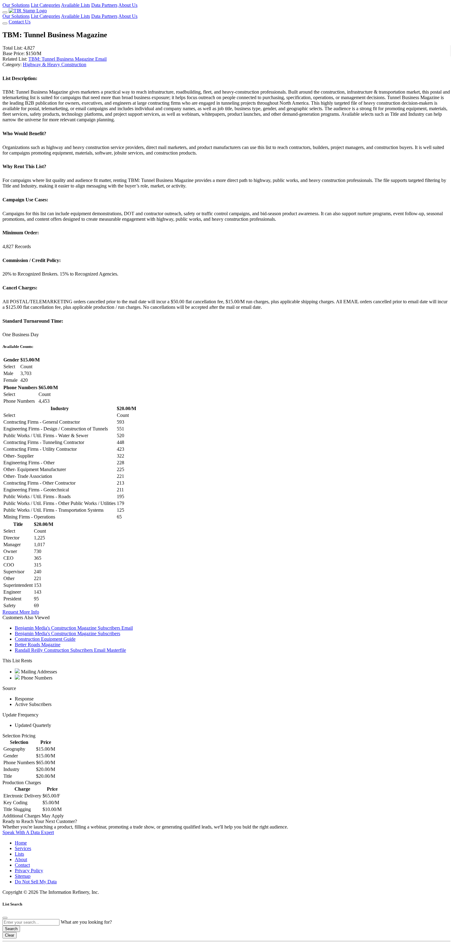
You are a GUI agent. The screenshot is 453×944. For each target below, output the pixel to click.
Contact (22, 865)
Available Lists (75, 5)
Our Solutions (16, 5)
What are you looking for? (86, 922)
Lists (19, 854)
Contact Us (20, 21)
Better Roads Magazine (37, 644)
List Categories (45, 5)
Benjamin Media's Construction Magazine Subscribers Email (74, 628)
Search (11, 928)
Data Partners (104, 5)
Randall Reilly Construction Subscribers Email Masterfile (70, 650)
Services (23, 848)
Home (21, 842)
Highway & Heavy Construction (54, 64)
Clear (9, 935)
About (21, 859)
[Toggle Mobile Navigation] (4, 12)
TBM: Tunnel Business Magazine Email (67, 59)
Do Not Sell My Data (36, 881)
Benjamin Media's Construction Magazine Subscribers (67, 633)
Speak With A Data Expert (28, 832)
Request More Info (20, 612)
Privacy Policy (29, 870)
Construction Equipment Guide (45, 639)
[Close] (4, 918)
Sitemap (23, 876)
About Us (127, 5)
